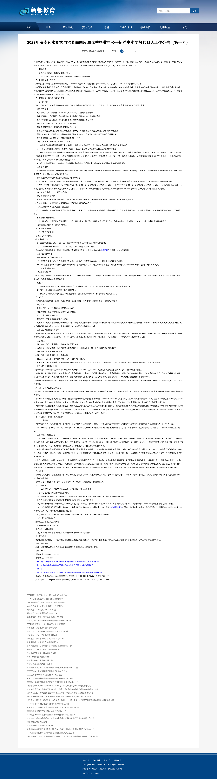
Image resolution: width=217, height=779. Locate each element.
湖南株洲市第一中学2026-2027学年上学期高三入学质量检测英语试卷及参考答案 (59, 697)
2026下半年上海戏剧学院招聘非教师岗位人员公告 (47, 671)
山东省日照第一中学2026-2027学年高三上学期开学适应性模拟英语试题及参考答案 (60, 693)
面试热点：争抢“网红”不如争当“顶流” (41, 610)
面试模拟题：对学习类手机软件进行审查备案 (45, 617)
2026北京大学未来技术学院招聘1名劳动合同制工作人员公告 (51, 715)
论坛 (184, 27)
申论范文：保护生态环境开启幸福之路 (42, 628)
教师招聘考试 (116, 507)
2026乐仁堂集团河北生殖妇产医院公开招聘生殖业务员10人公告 (52, 682)
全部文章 (107, 760)
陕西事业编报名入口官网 (37, 722)
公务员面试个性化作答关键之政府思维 (42, 642)
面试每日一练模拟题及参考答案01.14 (42, 613)
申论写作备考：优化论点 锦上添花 (40, 660)
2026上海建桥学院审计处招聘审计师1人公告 (45, 675)
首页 (28, 27)
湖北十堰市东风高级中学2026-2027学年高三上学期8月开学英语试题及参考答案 (59, 686)
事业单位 (145, 27)
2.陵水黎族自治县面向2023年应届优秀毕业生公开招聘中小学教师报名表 (64, 565)
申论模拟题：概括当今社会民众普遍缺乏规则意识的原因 (49, 621)
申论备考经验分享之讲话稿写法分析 (41, 653)
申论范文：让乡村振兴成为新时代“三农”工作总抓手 (47, 631)
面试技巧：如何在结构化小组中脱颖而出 (43, 649)
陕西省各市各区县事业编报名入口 (40, 726)
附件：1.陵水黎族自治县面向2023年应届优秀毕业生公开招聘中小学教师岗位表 (67, 562)
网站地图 (117, 760)
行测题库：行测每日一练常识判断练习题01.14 (45, 639)
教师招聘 (104, 250)
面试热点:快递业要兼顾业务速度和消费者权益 (45, 606)
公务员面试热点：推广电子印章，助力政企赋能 (46, 602)
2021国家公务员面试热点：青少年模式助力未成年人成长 (50, 595)
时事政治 (165, 27)
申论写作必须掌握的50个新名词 (39, 664)
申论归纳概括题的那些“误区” (38, 657)
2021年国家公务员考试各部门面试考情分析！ (45, 599)
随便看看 (96, 760)
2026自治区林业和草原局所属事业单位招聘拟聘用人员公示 (50, 733)
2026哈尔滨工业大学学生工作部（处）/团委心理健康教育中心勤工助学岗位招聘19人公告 (63, 689)
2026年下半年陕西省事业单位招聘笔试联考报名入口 (48, 704)
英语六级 (87, 27)
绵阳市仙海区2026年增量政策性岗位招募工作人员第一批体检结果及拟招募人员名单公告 (62, 736)
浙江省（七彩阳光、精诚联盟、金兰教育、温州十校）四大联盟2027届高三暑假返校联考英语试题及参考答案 (70, 700)
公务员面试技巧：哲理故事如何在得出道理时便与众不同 (49, 646)
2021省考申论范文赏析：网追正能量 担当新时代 (46, 624)
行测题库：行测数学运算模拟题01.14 (42, 635)
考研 (106, 27)
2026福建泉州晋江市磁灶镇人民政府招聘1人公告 (46, 711)
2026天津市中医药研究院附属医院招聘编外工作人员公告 (50, 678)
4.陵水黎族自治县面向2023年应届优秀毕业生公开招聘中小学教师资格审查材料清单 (69, 572)
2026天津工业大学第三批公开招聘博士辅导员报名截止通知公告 (52, 668)
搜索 (194, 11)
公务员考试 (126, 27)
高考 (48, 27)
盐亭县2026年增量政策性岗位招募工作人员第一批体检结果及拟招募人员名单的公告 (60, 729)
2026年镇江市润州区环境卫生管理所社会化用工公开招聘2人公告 (53, 707)
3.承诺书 (38, 569)
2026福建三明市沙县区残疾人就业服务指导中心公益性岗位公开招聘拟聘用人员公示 (60, 718)
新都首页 (86, 760)
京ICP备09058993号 (90, 769)
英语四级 (68, 27)
